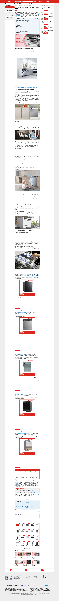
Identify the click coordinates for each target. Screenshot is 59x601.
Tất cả (5, 3)
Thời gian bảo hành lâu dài (20, 30)
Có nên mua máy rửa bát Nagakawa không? (22, 31)
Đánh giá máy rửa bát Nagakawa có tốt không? (22, 21)
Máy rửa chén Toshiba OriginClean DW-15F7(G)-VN (48, 12)
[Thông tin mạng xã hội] (51, 586)
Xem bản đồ (40, 588)
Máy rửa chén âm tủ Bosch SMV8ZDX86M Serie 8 (37, 476)
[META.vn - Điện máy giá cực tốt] (27, 488)
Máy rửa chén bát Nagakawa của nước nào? (22, 20)
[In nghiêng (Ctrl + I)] (22, 514)
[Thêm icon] (18, 514)
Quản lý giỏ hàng (28, 577)
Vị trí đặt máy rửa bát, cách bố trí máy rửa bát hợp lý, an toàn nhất (27, 87)
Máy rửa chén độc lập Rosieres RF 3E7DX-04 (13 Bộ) (48, 26)
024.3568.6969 (31, 490)
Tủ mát (32, 545)
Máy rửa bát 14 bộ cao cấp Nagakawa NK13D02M (22, 394)
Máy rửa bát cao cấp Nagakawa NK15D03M (21, 354)
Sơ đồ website (36, 577)
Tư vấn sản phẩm (16, 579)
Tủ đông (27, 539)
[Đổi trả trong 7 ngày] (29, 570)
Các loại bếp (22, 539)
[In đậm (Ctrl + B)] (20, 514)
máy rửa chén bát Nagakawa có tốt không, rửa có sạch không (26, 480)
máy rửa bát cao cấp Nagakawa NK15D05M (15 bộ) (29, 275)
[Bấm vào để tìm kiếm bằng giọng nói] (32, 1)
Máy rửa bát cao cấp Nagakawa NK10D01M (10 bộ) (22, 312)
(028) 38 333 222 (10, 576)
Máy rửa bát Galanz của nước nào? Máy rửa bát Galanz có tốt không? (26, 505)
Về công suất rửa (18, 25)
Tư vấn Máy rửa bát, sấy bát (27, 5)
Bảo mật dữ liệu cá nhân (17, 578)
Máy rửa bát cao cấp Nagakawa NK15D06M (21, 433)
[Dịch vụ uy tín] (13, 570)
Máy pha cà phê (37, 545)
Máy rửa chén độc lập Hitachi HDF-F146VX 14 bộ (48, 31)
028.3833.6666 (33, 492)
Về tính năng (18, 27)
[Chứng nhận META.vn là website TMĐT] (47, 586)
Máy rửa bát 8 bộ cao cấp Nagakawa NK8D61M (17, 476)
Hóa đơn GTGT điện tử (17, 577)
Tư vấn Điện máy (20, 5)
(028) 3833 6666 (10, 578)
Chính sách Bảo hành (16, 576)
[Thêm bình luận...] (28, 516)
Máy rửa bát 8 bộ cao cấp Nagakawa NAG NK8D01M (22, 476)
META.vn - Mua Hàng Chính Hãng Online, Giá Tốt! (22, 497)
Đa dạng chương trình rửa (20, 26)
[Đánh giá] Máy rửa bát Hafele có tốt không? (22, 502)
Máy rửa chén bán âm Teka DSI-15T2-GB (32, 476)
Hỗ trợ (16, 5)
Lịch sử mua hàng (28, 576)
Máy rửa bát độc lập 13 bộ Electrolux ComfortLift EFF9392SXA (27, 476)
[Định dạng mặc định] (23, 514)
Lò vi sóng (32, 539)
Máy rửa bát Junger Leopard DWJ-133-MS (48, 17)
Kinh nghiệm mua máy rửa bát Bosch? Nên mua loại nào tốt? (24, 506)
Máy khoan (22, 545)
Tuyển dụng (35, 576)
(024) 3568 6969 (47, 588)
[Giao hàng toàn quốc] (46, 570)
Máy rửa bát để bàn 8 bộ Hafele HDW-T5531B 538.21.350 (48, 7)
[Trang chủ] (10, 1)
